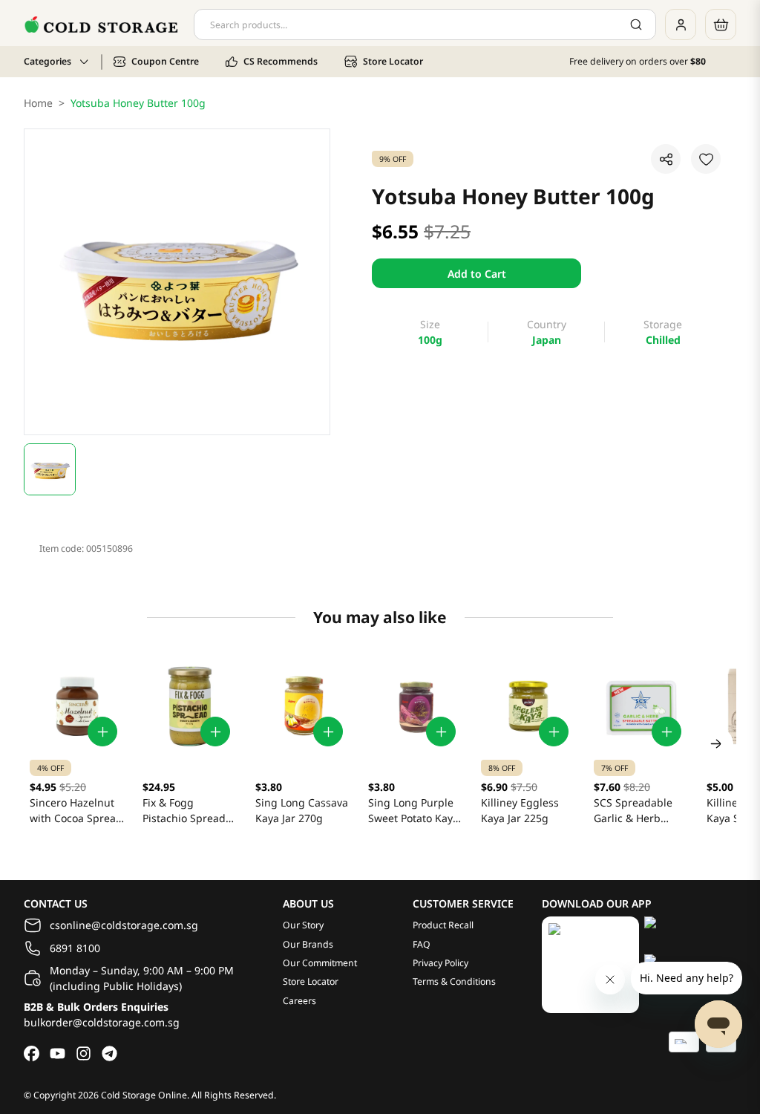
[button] (50, 469)
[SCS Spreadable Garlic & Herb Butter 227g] (641, 706)
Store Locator (310, 981)
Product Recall (443, 925)
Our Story (303, 925)
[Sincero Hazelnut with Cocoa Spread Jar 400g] (77, 706)
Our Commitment (320, 963)
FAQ (421, 944)
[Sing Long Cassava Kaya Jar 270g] (302, 706)
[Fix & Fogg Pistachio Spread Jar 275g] (190, 706)
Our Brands (308, 944)
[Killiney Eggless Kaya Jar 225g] (528, 706)
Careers (299, 1000)
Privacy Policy (440, 963)
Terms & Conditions (454, 981)
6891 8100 (75, 948)
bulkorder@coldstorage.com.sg (102, 1022)
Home (38, 103)
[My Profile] (680, 24)
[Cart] (720, 24)
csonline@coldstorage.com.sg (124, 925)
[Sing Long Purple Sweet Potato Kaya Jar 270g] (415, 706)
